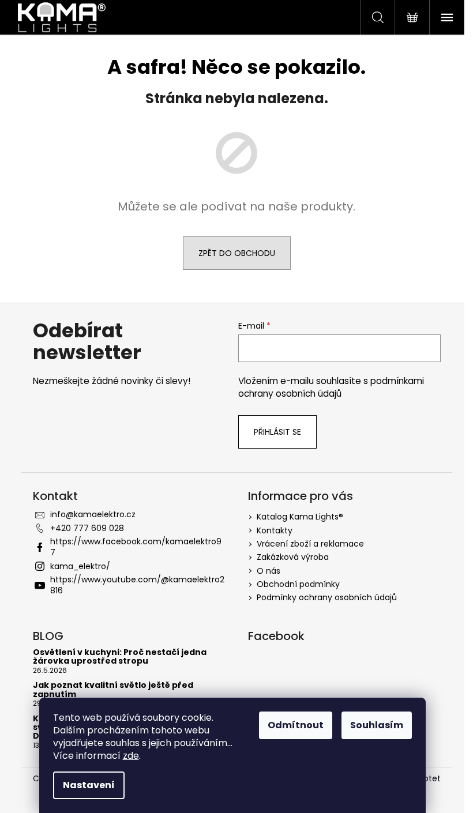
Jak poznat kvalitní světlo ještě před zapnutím (113, 690)
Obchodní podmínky (298, 584)
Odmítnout (296, 725)
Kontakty (274, 530)
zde (131, 755)
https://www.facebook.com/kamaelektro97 (136, 547)
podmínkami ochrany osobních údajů (331, 387)
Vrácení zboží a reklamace (310, 543)
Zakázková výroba (293, 557)
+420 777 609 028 (87, 528)
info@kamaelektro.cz (93, 514)
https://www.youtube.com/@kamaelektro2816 (137, 585)
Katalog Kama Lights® (300, 516)
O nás (268, 571)
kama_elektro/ (80, 566)
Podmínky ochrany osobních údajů (327, 597)
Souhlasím (376, 725)
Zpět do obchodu (236, 253)
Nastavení (89, 785)
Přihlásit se (277, 432)
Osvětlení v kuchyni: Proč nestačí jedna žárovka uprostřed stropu (120, 657)
